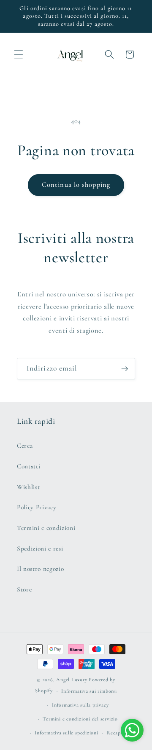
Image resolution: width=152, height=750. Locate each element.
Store (24, 589)
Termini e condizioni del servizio (80, 719)
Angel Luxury (71, 680)
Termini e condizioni (46, 528)
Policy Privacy (36, 507)
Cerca (25, 445)
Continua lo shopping (76, 184)
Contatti (28, 466)
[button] (18, 54)
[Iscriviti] (124, 369)
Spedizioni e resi (40, 548)
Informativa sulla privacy (80, 705)
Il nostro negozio (40, 569)
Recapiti (116, 733)
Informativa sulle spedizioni (66, 733)
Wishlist (28, 487)
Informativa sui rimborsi (89, 691)
